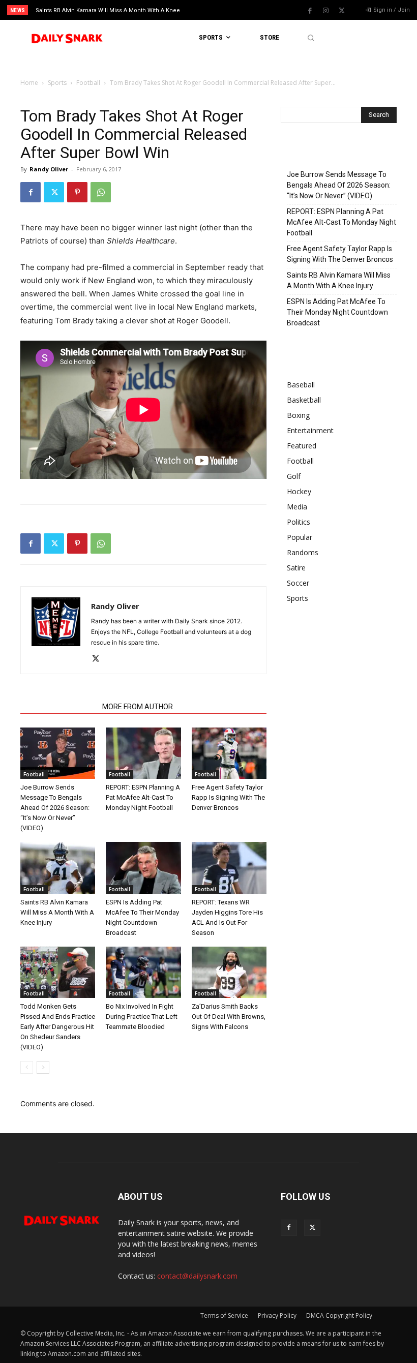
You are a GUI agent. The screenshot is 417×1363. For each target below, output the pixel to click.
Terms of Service (224, 1315)
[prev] (213, 10)
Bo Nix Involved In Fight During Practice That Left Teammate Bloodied (141, 1017)
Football (88, 82)
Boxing (298, 415)
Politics (298, 522)
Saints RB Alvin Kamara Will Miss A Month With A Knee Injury (57, 912)
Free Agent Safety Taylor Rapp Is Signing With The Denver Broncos (228, 797)
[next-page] (43, 1067)
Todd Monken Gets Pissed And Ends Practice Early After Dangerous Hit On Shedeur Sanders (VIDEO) (57, 1027)
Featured (301, 445)
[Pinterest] (77, 192)
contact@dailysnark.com (197, 1276)
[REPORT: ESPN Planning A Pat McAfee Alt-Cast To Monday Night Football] (143, 753)
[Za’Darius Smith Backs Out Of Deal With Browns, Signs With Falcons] (229, 972)
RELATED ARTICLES (58, 707)
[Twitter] (341, 10)
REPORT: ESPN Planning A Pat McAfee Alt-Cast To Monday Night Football (143, 797)
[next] (229, 10)
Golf (294, 476)
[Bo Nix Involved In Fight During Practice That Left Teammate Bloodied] (143, 972)
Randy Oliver (48, 169)
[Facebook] (310, 10)
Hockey (299, 491)
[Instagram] (326, 10)
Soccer (298, 583)
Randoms (302, 552)
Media (297, 506)
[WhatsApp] (101, 192)
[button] (310, 38)
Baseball (301, 384)
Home (29, 82)
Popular (299, 537)
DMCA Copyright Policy (339, 1315)
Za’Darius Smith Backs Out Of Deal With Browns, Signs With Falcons (228, 1017)
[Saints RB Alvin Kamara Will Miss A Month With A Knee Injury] (57, 867)
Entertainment (310, 430)
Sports (57, 82)
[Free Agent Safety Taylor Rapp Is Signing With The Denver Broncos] (229, 753)
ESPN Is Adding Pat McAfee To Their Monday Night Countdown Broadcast (337, 312)
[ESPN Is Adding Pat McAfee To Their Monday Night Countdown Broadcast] (143, 867)
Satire (296, 567)
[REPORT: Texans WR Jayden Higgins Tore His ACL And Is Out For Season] (229, 867)
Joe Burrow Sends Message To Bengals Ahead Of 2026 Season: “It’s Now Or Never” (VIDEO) (55, 807)
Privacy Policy (277, 1315)
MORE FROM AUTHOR (137, 707)
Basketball (304, 400)
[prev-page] (26, 1067)
